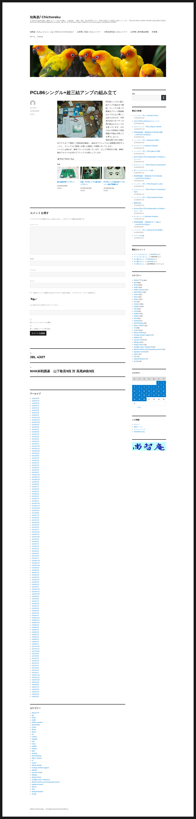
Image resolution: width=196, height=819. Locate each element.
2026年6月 (35, 403)
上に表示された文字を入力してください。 (45, 305)
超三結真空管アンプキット (66, 182)
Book (34, 718)
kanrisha (33, 108)
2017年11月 (35, 649)
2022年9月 (35, 510)
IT (32, 761)
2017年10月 (36, 651)
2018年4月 (35, 637)
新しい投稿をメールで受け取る (40, 329)
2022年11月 (36, 506)
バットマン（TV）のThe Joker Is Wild (147, 151)
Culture (34, 737)
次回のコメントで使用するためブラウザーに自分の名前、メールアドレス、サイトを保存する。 (64, 293)
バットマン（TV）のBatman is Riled (146, 140)
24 (134, 399)
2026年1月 (35, 415)
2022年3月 (35, 525)
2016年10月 (36, 680)
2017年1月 (35, 673)
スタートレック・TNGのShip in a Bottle (147, 127)
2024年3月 (35, 468)
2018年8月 (35, 627)
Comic (34, 727)
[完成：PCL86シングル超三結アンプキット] (91, 173)
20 (149, 395)
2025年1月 (35, 444)
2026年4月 (35, 408)
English (34, 739)
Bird (33, 751)
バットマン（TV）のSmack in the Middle (148, 230)
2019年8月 (35, 599)
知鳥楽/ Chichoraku (45, 17)
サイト (32, 281)
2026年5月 (35, 406)
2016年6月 (35, 689)
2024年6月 (35, 460)
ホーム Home (36, 37)
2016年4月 (35, 694)
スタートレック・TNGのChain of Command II (150, 165)
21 (154, 395)
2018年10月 (36, 623)
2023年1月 (35, 501)
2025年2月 (35, 441)
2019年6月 (35, 603)
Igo (33, 715)
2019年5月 (35, 606)
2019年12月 (36, 589)
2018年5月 (35, 634)
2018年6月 (35, 632)
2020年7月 (35, 572)
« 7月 (139, 407)
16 (163, 391)
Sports (34, 787)
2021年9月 (35, 539)
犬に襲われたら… (139, 259)
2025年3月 (35, 439)
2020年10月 (36, 565)
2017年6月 (35, 661)
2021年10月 (36, 537)
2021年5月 (35, 549)
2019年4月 (35, 608)
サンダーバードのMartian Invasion (146, 216)
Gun (33, 789)
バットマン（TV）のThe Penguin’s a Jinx (148, 184)
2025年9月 (35, 425)
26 (144, 399)
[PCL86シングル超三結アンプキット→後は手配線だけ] (114, 173)
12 (144, 391)
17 (134, 395)
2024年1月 (35, 472)
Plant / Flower (37, 758)
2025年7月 (35, 429)
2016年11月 (36, 677)
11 (139, 391)
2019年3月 (35, 611)
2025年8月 (35, 427)
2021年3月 (35, 553)
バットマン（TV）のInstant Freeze (146, 116)
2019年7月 (35, 601)
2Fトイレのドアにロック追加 (143, 170)
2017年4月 (35, 665)
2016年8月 (35, 685)
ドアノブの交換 (139, 236)
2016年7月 (35, 687)
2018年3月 (35, 639)
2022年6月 (35, 518)
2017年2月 (35, 670)
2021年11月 (35, 534)
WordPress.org (139, 432)
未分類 (34, 794)
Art (33, 734)
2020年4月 (35, 580)
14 (154, 391)
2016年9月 (35, 682)
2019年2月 (35, 613)
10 (134, 391)
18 (139, 395)
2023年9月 (35, 482)
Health (34, 746)
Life (33, 741)
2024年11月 (36, 448)
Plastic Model (36, 765)
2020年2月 (35, 584)
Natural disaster (37, 792)
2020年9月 (35, 568)
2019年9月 (35, 596)
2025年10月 (36, 422)
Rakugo (34, 775)
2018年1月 (35, 644)
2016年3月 (35, 696)
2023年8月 (35, 484)
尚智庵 (154, 32)
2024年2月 (35, 470)
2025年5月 (35, 434)
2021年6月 (35, 546)
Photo (34, 730)
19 (144, 395)
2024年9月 (35, 453)
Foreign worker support (40, 768)
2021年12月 (36, 532)
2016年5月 (35, 692)
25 (139, 399)
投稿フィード (138, 427)
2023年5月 (35, 491)
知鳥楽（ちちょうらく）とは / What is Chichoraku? (52, 32)
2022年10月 (36, 508)
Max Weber (36, 725)
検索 (133, 94)
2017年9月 (35, 654)
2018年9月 (35, 625)
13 (149, 391)
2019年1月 (35, 615)
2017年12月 (36, 646)
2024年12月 (36, 446)
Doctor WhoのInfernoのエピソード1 (146, 121)
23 (163, 395)
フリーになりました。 (141, 254)
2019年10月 (36, 594)
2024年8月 (35, 456)
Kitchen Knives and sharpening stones (46, 782)
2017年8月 (35, 656)
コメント (34, 225)
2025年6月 (35, 432)
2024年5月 (35, 463)
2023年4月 (35, 494)
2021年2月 (35, 556)
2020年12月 (36, 561)
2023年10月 (36, 479)
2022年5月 (35, 520)
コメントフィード (140, 429)
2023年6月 (35, 489)
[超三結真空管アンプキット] (68, 173)
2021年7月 (35, 544)
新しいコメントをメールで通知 (40, 322)
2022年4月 (35, 522)
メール (33, 270)
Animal (34, 753)
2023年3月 (35, 496)
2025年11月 (36, 420)
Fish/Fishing (36, 756)
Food (33, 744)
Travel (34, 763)
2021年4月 (35, 551)
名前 (32, 259)
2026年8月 (35, 398)
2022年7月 (35, 515)
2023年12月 (36, 475)
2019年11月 (36, 592)
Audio (32, 114)
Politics (34, 749)
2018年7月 (35, 630)
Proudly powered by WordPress (57, 809)
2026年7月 (35, 401)
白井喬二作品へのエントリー (89, 32)
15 (158, 391)
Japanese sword (37, 784)
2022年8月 (35, 513)
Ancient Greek (37, 772)
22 (159, 395)
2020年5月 (35, 577)
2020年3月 (35, 582)
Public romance (37, 722)
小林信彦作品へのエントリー (115, 32)
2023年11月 (36, 477)
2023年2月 (35, 499)
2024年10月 (36, 451)
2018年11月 (35, 620)
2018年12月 (36, 618)
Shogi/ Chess (36, 777)
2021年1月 (35, 558)
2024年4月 (35, 465)
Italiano (34, 770)
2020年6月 (35, 575)
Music (34, 732)
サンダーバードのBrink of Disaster (146, 146)
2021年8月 (35, 541)
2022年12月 (36, 503)
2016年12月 (36, 675)
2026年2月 (35, 413)
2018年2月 (35, 642)
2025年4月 (35, 437)
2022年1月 (35, 530)
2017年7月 (35, 658)
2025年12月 (36, 417)
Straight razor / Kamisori (41, 780)
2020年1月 (35, 587)
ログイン (137, 425)
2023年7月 (35, 487)
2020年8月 (35, 570)
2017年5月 (35, 663)
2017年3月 (35, 668)
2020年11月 (36, 563)
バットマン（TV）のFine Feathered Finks (148, 197)
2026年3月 (35, 410)
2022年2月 (35, 527)
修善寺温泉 (137, 203)
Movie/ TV (35, 713)
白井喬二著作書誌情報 (140, 32)
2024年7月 (35, 458)
